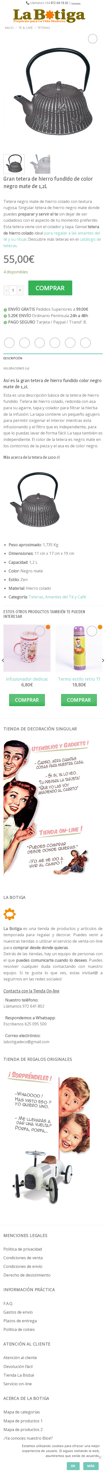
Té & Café (25, 27)
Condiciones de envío (22, 1266)
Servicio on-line (17, 1384)
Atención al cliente (20, 1357)
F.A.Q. (8, 1303)
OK (73, 1466)
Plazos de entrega (20, 1320)
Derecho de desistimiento (27, 1275)
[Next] (94, 91)
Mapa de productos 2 (23, 1429)
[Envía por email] (55, 343)
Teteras (43, 27)
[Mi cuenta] (91, 15)
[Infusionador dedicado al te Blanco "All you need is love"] (27, 648)
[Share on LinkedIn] (85, 343)
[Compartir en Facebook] (24, 343)
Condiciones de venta (23, 1257)
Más (91, 1466)
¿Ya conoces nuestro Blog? (28, 1438)
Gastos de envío (18, 1312)
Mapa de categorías (21, 1412)
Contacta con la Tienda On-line (31, 991)
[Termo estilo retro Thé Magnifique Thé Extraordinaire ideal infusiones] (79, 648)
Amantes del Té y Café (65, 597)
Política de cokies (19, 1329)
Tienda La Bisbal (18, 1375)
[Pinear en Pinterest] (70, 343)
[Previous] (11, 91)
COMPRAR (50, 288)
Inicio (9, 27)
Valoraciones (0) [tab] (16, 368)
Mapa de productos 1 (23, 1421)
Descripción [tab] (12, 358)
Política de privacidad (22, 1249)
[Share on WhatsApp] (9, 343)
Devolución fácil (18, 1366)
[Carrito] (99, 15)
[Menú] (7, 16)
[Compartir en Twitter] (40, 343)
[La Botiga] (49, 16)
